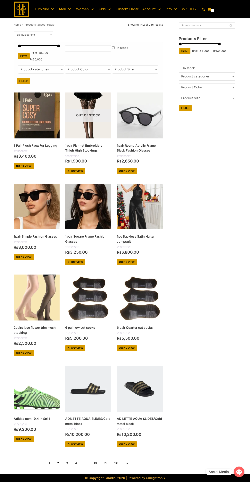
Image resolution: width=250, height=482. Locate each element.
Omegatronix (155, 478)
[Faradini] (21, 9)
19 (105, 463)
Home (17, 24)
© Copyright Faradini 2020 (105, 478)
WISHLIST (190, 9)
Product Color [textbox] (78, 69)
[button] (203, 9)
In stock (122, 48)
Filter (23, 56)
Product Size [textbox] (124, 69)
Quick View (23, 166)
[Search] (231, 25)
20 (116, 463)
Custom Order (127, 9)
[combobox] (41, 69)
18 (95, 463)
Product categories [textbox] (35, 69)
